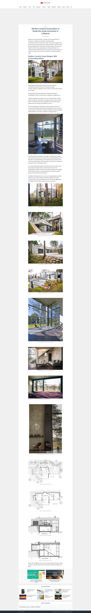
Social (44, 7)
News (53, 611)
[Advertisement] (45, 16)
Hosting (59, 7)
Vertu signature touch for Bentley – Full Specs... (31, 590)
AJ (43, 36)
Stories (67, 7)
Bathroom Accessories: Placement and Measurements (66, 590)
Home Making (67, 611)
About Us (55, 611)
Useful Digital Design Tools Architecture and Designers (49, 590)
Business (38, 7)
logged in (28, 607)
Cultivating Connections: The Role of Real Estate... (49, 596)
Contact (58, 611)
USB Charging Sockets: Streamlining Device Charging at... (66, 596)
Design (24, 7)
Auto (34, 7)
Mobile (49, 7)
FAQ (60, 611)
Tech (29, 7)
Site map (63, 611)
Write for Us (71, 611)
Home (20, 7)
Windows (54, 7)
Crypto (63, 7)
